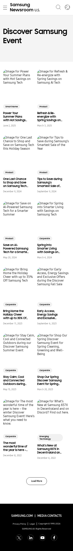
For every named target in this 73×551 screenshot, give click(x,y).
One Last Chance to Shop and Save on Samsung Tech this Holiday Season (15, 182)
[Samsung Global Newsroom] (67, 8)
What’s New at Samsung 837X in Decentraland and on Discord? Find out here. (49, 449)
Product (43, 106)
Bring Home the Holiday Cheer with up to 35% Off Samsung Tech (15, 314)
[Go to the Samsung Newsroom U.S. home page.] (25, 7)
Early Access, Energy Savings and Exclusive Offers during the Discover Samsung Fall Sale (49, 314)
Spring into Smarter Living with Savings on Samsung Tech (47, 248)
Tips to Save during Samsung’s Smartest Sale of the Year (49, 182)
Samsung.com (22, 516)
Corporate (45, 238)
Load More (36, 481)
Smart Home (11, 106)
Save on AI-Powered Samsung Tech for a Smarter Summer (15, 248)
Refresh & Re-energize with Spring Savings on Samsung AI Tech (49, 116)
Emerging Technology (45, 437)
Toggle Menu (5, 8)
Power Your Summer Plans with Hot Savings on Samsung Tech (15, 116)
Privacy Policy (19, 524)
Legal (32, 524)
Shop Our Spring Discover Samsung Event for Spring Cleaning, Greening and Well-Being (49, 380)
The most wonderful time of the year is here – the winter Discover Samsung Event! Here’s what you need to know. (15, 446)
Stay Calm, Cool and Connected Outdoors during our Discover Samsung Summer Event (15, 380)
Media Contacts (49, 516)
